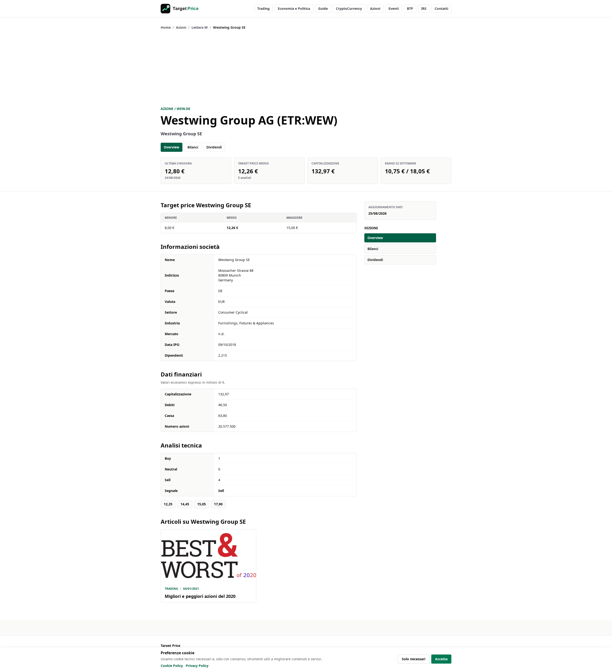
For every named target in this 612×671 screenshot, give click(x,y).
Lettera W (199, 27)
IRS (423, 8)
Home (166, 27)
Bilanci (192, 147)
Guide (323, 8)
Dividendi (214, 147)
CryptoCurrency (349, 8)
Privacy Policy (197, 665)
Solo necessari (413, 659)
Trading (263, 8)
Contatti (441, 8)
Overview (171, 147)
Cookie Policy (172, 665)
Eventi (393, 8)
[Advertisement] (306, 68)
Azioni (375, 8)
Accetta (441, 659)
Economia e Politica (294, 8)
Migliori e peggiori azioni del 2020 (200, 596)
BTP (410, 8)
